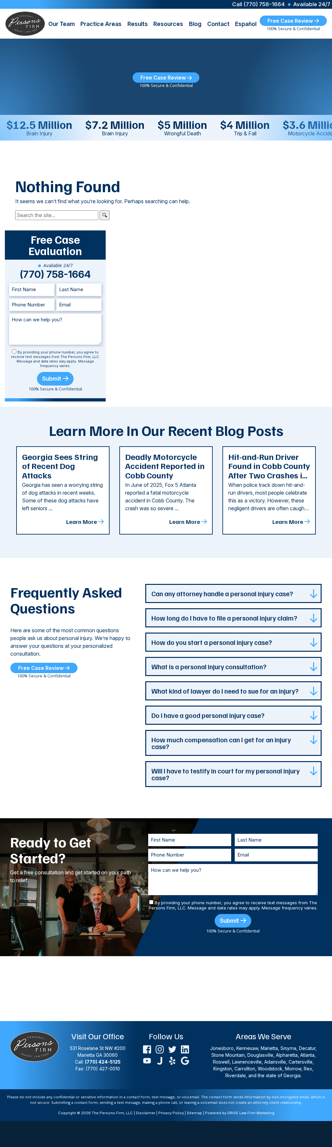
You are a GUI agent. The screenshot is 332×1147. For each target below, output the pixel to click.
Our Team (61, 23)
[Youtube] (147, 1060)
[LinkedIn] (185, 1048)
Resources (168, 23)
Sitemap (194, 1113)
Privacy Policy (171, 1113)
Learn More (81, 521)
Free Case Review (290, 21)
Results (137, 23)
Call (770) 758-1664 (258, 4)
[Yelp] (172, 1060)
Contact (218, 23)
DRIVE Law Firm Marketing (250, 1113)
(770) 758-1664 (55, 274)
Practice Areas (101, 23)
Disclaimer (145, 1113)
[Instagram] (159, 1048)
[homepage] (25, 23)
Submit (51, 378)
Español (245, 23)
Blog (195, 23)
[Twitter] (172, 1048)
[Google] (185, 1060)
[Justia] (159, 1060)
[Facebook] (147, 1048)
